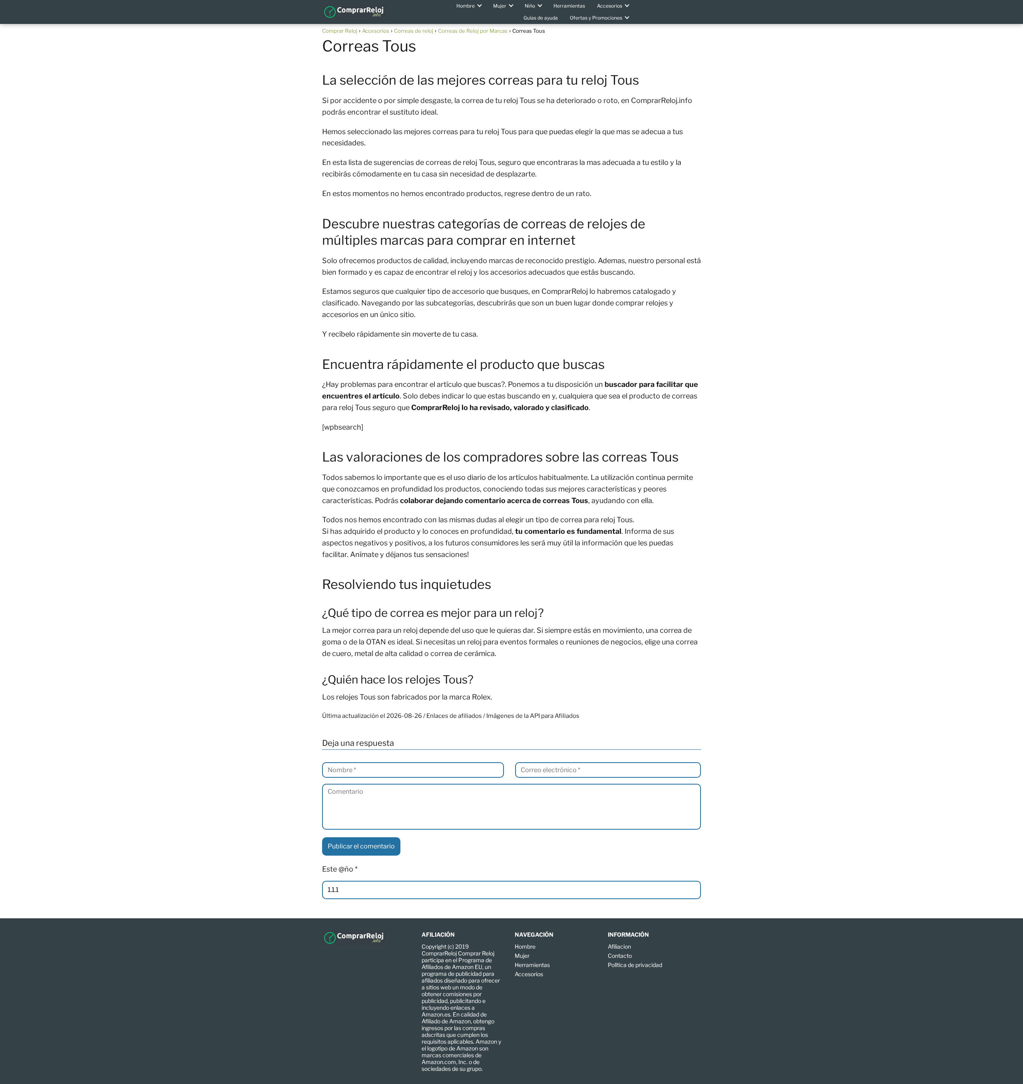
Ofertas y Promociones (596, 18)
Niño (530, 6)
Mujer (499, 6)
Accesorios (609, 6)
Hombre (465, 6)
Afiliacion (619, 946)
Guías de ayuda (540, 18)
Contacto (620, 955)
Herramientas (569, 6)
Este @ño (340, 869)
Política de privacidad (635, 964)
